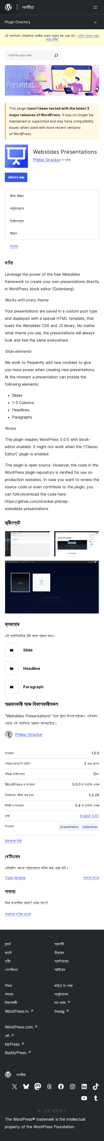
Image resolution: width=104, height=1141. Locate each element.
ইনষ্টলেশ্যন (17, 221)
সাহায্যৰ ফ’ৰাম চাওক (18, 913)
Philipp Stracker (46, 159)
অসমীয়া (21, 1074)
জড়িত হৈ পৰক (63, 985)
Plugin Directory (17, 22)
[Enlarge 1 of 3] (43, 537)
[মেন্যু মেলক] (96, 7)
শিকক (8, 985)
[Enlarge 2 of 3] (92, 537)
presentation (69, 827)
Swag (61, 1011)
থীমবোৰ (59, 952)
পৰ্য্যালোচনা (17, 208)
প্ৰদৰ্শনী (59, 944)
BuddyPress (18, 1052)
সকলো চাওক (91, 877)
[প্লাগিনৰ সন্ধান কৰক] (56, 55)
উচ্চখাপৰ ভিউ (13, 840)
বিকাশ (13, 233)
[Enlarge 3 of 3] (92, 567)
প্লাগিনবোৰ (61, 961)
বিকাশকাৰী (11, 1002)
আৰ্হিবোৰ (59, 969)
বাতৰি (8, 952)
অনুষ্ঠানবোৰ (61, 994)
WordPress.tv (19, 1011)
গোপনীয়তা (11, 969)
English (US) (89, 816)
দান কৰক (62, 1002)
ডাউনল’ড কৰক (16, 177)
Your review (15, 877)
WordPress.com (21, 1027)
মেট (9, 1035)
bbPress (14, 1044)
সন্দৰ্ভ (8, 944)
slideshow (89, 827)
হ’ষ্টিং (8, 961)
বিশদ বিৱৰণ (17, 195)
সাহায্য (14, 246)
